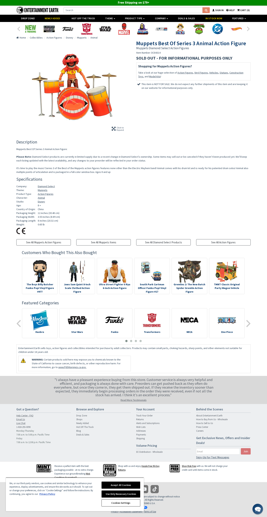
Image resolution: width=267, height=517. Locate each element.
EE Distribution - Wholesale (149, 451)
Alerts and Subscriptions (147, 423)
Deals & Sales (186, 18)
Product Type (134, 18)
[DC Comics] (217, 29)
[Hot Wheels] (236, 29)
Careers (199, 430)
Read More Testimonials (134, 400)
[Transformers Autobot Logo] (86, 29)
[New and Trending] (30, 29)
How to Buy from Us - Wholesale (212, 419)
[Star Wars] (105, 29)
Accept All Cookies (121, 485)
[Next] (248, 29)
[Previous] (18, 29)
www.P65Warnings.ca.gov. (72, 367)
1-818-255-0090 (23, 427)
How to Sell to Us (204, 423)
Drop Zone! (28, 18)
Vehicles (213, 72)
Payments (141, 434)
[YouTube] (144, 489)
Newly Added (52, 18)
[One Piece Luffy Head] (180, 29)
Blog (78, 430)
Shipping (140, 438)
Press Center (202, 427)
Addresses (141, 430)
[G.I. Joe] (161, 29)
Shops (79, 419)
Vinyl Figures (201, 72)
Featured (238, 18)
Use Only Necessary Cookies (121, 494)
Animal (41, 197)
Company (160, 18)
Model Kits (155, 76)
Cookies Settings (120, 502)
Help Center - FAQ (24, 415)
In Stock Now (213, 18)
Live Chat (20, 423)
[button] (257, 509)
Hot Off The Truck (83, 18)
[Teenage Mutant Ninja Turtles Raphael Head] (198, 29)
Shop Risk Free (189, 466)
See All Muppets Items (103, 242)
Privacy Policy (47, 494)
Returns (140, 419)
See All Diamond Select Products (163, 242)
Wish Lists (140, 427)
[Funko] (67, 29)
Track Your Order (144, 415)
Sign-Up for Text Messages (212, 457)
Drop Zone (81, 415)
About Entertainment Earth (209, 415)
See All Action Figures (223, 242)
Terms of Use (150, 511)
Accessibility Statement (131, 511)
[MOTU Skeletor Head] (142, 29)
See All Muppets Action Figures (43, 242)
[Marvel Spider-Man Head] (124, 29)
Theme (109, 18)
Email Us (20, 419)
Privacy (114, 511)
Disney (41, 201)
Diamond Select (46, 186)
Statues (224, 72)
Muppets (42, 190)
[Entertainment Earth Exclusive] (49, 29)
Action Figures (185, 72)
